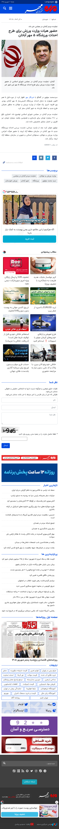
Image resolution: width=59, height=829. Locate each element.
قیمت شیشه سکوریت (18, 670)
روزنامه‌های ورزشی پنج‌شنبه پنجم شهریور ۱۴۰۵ (35, 660)
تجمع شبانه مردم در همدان (43, 523)
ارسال (5, 445)
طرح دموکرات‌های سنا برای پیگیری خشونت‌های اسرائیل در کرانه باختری (30, 508)
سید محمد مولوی (49, 180)
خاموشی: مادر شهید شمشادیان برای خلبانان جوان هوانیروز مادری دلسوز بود (29, 604)
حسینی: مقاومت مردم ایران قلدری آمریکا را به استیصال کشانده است (30, 516)
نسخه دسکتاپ (29, 781)
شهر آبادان (25, 180)
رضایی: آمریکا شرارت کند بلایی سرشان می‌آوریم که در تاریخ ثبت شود (28, 610)
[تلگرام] (45, 771)
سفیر (5, 670)
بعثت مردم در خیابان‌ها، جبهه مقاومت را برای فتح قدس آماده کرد (29, 547)
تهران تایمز (44, 697)
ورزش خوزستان (11, 180)
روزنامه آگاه (15, 697)
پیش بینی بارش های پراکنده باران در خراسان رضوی (34, 564)
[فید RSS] (23, 771)
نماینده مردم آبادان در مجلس (24, 176)
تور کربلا (20, 675)
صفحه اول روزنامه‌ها (46, 617)
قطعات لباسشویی (10, 684)
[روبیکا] (27, 771)
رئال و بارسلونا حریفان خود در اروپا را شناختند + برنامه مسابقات (30, 591)
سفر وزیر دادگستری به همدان (43, 528)
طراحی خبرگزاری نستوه (44, 824)
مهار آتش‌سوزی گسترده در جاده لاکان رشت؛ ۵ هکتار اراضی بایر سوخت (30, 536)
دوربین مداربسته (33, 679)
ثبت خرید (29, 239)
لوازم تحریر (34, 670)
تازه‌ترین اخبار (50, 485)
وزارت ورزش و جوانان (48, 176)
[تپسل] (4, 191)
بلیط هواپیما (31, 688)
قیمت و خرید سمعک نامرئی (25, 693)
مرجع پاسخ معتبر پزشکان (13, 679)
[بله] (40, 771)
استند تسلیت (8, 675)
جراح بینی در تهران (49, 670)
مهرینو (6, 693)
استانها (54, 19)
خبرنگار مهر (29, 97)
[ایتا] (14, 771)
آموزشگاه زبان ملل (48, 693)
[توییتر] (32, 771)
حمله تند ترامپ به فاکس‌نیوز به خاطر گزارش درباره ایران (33, 490)
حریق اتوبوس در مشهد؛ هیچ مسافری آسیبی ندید (35, 586)
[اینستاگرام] (36, 771)
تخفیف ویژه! (20, 814)
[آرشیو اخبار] (18, 771)
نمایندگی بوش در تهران (12, 688)
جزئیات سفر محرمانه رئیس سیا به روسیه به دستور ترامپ (32, 495)
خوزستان (45, 19)
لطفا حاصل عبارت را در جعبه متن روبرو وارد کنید (38, 434)
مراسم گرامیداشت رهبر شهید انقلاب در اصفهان (36, 580)
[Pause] (6, 222)
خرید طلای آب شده (48, 675)
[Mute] (10, 222)
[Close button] (56, 802)
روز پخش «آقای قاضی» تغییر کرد (41, 575)
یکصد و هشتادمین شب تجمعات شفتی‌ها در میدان (34, 542)
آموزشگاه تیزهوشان (48, 688)
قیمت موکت (32, 675)
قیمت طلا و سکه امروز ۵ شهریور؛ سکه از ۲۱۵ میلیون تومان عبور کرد (28, 559)
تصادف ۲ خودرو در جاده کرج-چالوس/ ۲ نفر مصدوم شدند (32, 569)
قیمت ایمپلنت (28, 684)
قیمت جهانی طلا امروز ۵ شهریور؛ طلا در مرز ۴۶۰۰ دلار (33, 597)
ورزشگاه (36, 180)
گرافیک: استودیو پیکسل (23, 824)
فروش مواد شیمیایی (47, 684)
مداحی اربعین (50, 679)
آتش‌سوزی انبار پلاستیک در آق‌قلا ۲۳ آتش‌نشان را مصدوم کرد (30, 501)
